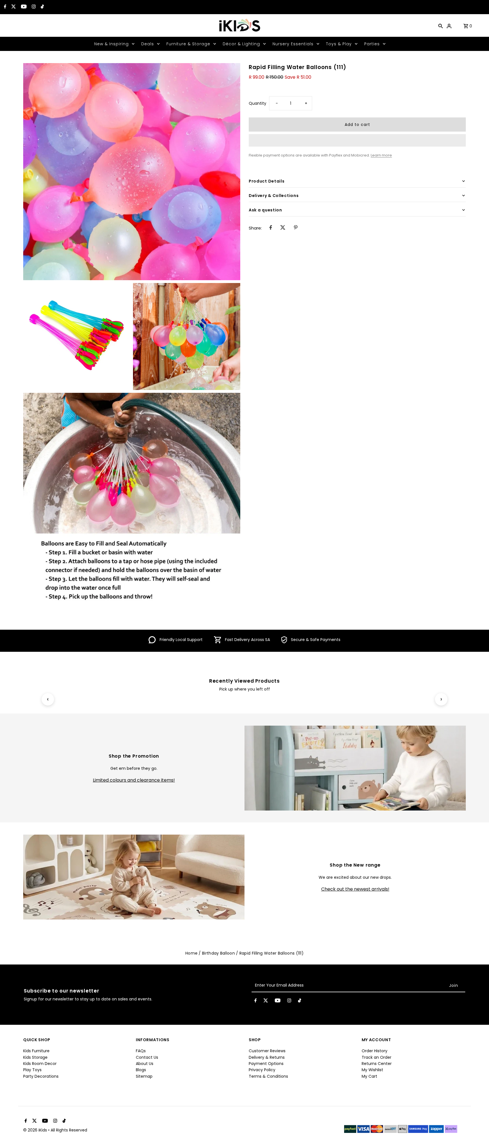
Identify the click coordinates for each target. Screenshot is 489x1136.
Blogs (141, 1070)
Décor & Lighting (241, 44)
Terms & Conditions (268, 1076)
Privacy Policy (262, 1070)
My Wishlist (372, 1070)
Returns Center (377, 1063)
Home (191, 953)
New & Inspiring (111, 44)
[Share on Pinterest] (295, 228)
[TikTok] (41, 7)
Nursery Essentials (293, 44)
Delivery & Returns (267, 1057)
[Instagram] (33, 7)
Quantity (257, 103)
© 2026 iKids (35, 1130)
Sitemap (144, 1076)
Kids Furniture (36, 1051)
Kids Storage (35, 1057)
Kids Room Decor (40, 1063)
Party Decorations (41, 1076)
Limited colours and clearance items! (134, 780)
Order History (374, 1051)
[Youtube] (23, 7)
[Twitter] (13, 7)
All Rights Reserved (69, 1130)
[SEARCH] (440, 25)
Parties (372, 44)
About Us (144, 1063)
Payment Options (266, 1063)
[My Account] (449, 25)
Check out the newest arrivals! (355, 889)
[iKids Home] (239, 25)
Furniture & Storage (188, 44)
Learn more (381, 155)
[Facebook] (4, 7)
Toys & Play (339, 44)
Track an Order (376, 1057)
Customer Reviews (267, 1051)
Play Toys (32, 1070)
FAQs (141, 1051)
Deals (147, 44)
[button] (357, 140)
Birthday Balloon (218, 953)
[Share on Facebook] (270, 228)
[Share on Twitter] (283, 228)
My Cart (369, 1076)
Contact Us (147, 1057)
